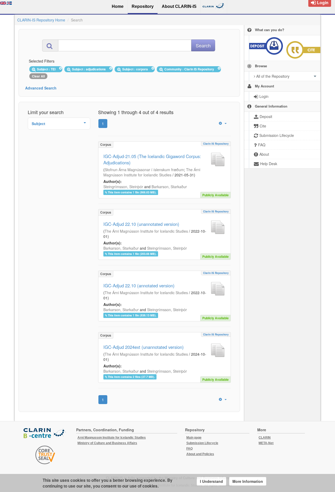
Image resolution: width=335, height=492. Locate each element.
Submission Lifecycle (202, 443)
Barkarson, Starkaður (169, 186)
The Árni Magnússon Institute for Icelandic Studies (151, 172)
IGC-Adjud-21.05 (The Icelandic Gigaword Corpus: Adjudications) (152, 159)
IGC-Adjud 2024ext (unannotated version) (143, 347)
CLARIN (265, 437)
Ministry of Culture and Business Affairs (107, 443)
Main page (194, 437)
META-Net (266, 443)
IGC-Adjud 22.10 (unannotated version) (141, 224)
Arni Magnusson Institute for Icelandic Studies (111, 437)
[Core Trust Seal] (45, 455)
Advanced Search (41, 88)
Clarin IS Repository (216, 144)
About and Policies (200, 454)
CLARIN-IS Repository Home (41, 20)
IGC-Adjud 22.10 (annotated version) (139, 285)
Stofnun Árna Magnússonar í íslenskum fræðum (144, 169)
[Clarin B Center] (45, 433)
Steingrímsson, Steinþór (123, 186)
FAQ (189, 448)
